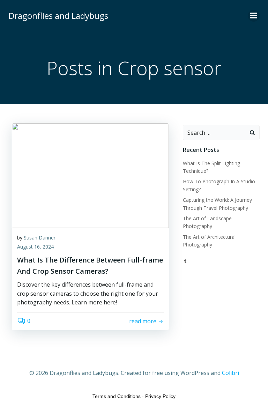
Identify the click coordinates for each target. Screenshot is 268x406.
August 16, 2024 (35, 246)
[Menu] (254, 16)
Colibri (230, 373)
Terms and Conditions (116, 396)
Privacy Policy (160, 396)
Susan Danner (39, 237)
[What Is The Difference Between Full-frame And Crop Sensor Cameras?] (90, 175)
